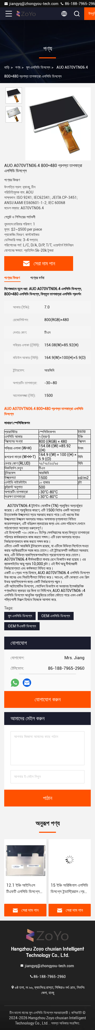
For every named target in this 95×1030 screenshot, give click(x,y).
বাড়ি (7, 67)
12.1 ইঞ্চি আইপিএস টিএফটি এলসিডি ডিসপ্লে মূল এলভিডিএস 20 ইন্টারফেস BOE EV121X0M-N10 (23, 889)
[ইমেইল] (26, 682)
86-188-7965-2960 (50, 976)
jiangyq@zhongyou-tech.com (34, 4)
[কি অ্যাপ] (15, 682)
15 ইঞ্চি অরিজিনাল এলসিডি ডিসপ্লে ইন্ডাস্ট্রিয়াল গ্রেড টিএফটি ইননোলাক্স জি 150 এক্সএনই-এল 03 (69, 889)
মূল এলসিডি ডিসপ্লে (38, 67)
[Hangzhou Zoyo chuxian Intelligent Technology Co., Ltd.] (26, 13)
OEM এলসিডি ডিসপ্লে (55, 616)
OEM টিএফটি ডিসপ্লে (22, 626)
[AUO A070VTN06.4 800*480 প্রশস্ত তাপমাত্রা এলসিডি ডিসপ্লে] (58, 123)
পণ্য (17, 67)
